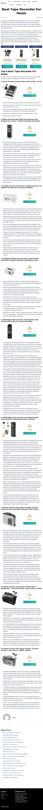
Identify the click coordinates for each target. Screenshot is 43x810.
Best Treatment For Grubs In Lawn (12, 739)
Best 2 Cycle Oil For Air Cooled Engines (13, 765)
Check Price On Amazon (7, 66)
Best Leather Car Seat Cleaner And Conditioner (15, 754)
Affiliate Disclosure (5, 794)
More (25, 4)
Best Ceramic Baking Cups (10, 737)
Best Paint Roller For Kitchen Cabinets (13, 775)
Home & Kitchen (16, 1)
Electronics (11, 4)
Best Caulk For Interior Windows (11, 761)
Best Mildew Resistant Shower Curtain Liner (14, 763)
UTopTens (3, 791)
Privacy (2, 796)
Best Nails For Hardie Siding (10, 777)
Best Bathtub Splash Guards (10, 735)
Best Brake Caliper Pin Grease (11, 749)
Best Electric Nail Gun (9, 751)
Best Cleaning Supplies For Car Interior (13, 770)
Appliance (35, 1)
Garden (24, 1)
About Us (3, 793)
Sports (29, 1)
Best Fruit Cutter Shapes (9, 758)
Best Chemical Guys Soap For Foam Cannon (14, 747)
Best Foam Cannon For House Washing (13, 742)
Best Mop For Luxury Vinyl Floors (11, 773)
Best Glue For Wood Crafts (10, 744)
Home (9, 1)
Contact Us (3, 798)
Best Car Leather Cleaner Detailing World (14, 756)
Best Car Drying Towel (9, 768)
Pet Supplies (19, 4)
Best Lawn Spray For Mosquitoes (11, 732)
